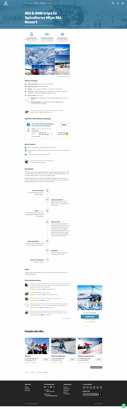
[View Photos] (89, 297)
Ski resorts (50, 3)
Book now (90, 316)
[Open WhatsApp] (124, 405)
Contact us (66, 390)
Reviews (46, 372)
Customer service (49, 384)
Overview (27, 372)
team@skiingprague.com (52, 395)
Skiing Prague (67, 384)
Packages (32, 372)
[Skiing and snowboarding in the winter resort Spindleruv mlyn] (62, 49)
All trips (36, 3)
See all (96, 367)
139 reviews (92, 321)
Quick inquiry (67, 388)
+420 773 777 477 (50, 391)
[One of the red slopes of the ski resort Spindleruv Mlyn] (62, 64)
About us (66, 392)
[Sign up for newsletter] (100, 394)
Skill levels (43, 3)
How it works (67, 394)
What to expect (39, 372)
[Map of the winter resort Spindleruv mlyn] (40, 54)
